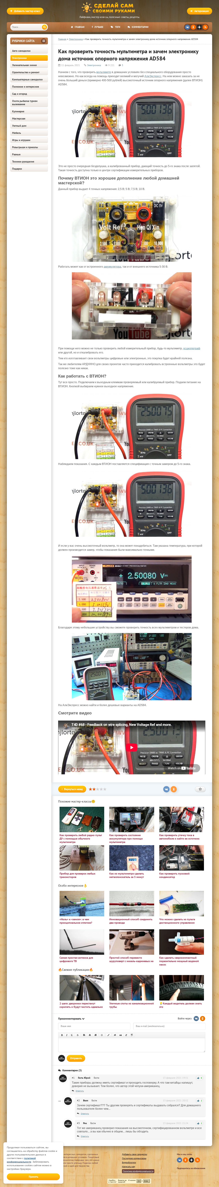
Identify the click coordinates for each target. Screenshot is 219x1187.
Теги (117, 27)
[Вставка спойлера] (132, 1035)
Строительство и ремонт (25, 72)
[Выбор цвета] (108, 1035)
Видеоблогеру (129, 1162)
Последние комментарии (134, 1158)
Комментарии (140, 27)
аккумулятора (112, 266)
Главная (79, 27)
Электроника (19, 58)
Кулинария (18, 111)
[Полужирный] (62, 1035)
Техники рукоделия (23, 161)
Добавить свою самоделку (134, 1154)
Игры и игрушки (21, 140)
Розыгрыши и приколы (25, 147)
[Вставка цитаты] (121, 1035)
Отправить (76, 1058)
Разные (16, 154)
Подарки (17, 168)
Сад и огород (19, 93)
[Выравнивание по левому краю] (84, 1035)
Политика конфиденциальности (138, 1171)
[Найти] (44, 27)
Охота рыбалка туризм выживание (24, 102)
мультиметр (103, 72)
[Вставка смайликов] (102, 1035)
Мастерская (18, 118)
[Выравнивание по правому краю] (95, 1035)
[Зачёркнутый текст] (78, 1035)
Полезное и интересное (25, 86)
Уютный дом (19, 125)
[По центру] (90, 1035)
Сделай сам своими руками (109, 8)
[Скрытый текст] (115, 1035)
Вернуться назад (73, 789)
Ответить (80, 1091)
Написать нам (128, 1166)
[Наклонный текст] (66, 1035)
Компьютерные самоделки (27, 79)
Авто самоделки (21, 50)
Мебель (16, 132)
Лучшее (98, 27)
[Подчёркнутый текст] (72, 1035)
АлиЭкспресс (152, 76)
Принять (33, 1176)
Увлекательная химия (24, 65)
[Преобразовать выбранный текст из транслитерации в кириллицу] (126, 1035)
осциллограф (191, 348)
